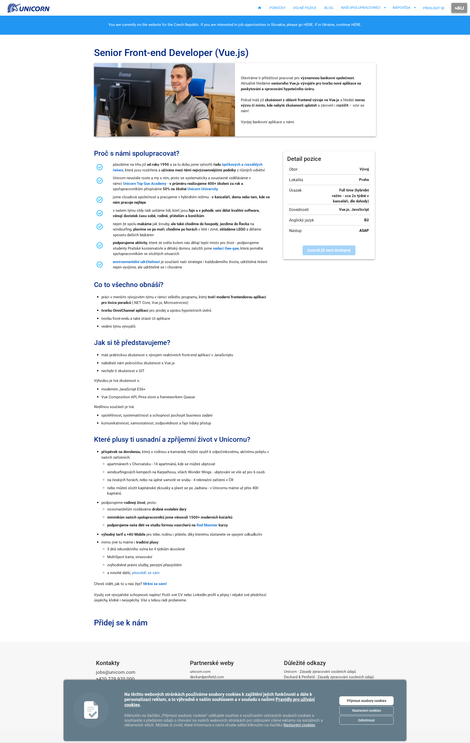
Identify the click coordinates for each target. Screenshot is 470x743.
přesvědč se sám (146, 573)
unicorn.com (200, 671)
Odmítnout (366, 720)
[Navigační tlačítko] (459, 8)
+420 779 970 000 (115, 679)
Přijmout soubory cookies (366, 701)
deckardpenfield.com (207, 677)
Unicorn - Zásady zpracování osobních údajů (320, 671)
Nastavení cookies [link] (299, 725)
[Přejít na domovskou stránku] (29, 8)
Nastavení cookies (366, 710)
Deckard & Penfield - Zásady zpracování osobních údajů (329, 677)
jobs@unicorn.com (115, 672)
